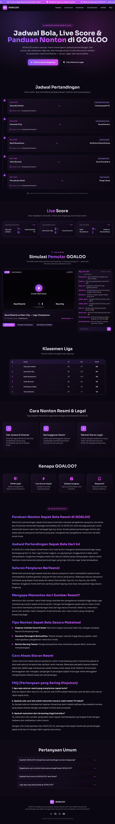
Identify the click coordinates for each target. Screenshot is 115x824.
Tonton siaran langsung (44, 62)
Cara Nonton (92, 8)
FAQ (110, 8)
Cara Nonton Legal (75, 62)
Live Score (68, 8)
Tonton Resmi (66, 318)
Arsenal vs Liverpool (25, 325)
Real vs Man (8, 325)
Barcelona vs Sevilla (44, 325)
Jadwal (58, 8)
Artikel (103, 8)
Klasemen (80, 8)
